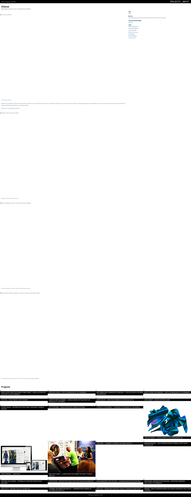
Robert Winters (132, 36)
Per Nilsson (131, 34)
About (185, 1)
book (18, 108)
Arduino (130, 22)
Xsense (3, 103)
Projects (175, 1)
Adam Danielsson (133, 26)
